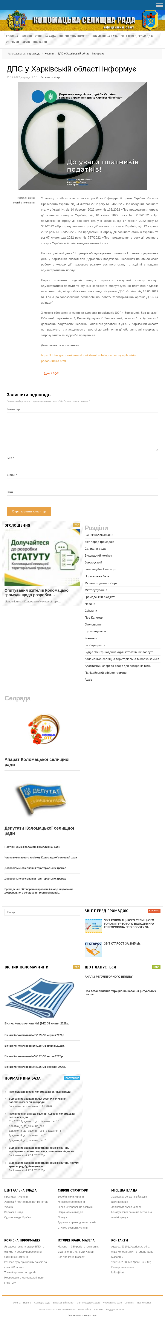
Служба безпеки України (73, 1227)
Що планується (95, 631)
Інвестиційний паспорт (100, 569)
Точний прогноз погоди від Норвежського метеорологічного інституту (24, 1277)
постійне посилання (24, 202)
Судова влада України (17, 1217)
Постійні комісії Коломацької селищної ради (32, 847)
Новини (26, 36)
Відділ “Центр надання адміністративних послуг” (119, 652)
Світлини (12, 42)
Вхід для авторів (115, 1309)
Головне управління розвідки (75, 1207)
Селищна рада (45, 36)
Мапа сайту (84, 1309)
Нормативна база (105, 36)
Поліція (62, 1217)
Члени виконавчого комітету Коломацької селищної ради (41, 857)
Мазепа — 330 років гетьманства (57, 1309)
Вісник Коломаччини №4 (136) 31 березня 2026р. (35, 1066)
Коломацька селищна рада (24, 53)
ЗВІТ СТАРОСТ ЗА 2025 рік (122, 943)
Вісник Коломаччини (99, 535)
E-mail (12, 474)
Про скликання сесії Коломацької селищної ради (39, 1091)
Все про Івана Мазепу (71, 1256)
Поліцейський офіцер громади (106, 672)
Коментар (13, 409)
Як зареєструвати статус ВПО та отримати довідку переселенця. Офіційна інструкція (24, 1251)
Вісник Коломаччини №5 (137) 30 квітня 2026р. (34, 1056)
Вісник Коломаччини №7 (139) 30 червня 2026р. (35, 1035)
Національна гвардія (70, 1212)
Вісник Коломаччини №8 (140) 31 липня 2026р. (37, 1023)
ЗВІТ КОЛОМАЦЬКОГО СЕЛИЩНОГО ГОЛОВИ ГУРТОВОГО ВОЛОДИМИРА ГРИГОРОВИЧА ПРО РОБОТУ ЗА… (129, 924)
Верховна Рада (13, 1212)
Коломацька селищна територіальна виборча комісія (122, 659)
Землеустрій (93, 562)
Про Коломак (94, 617)
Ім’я (10, 457)
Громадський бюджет (100, 597)
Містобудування (96, 590)
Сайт (10, 492)
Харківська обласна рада (126, 1207)
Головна (12, 36)
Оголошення (93, 624)
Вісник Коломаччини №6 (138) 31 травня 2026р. (34, 1045)
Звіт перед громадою (137, 36)
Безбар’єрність (95, 645)
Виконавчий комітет (74, 36)
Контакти (40, 42)
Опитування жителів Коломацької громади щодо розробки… (37, 592)
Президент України (16, 1196)
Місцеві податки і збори (101, 583)
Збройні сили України (71, 1196)
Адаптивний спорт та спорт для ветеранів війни (118, 665)
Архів (26, 42)
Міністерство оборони (71, 1201)
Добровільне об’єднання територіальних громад (35, 868)
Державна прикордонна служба (77, 1222)
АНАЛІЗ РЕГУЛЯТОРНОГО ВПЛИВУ (109, 976)
